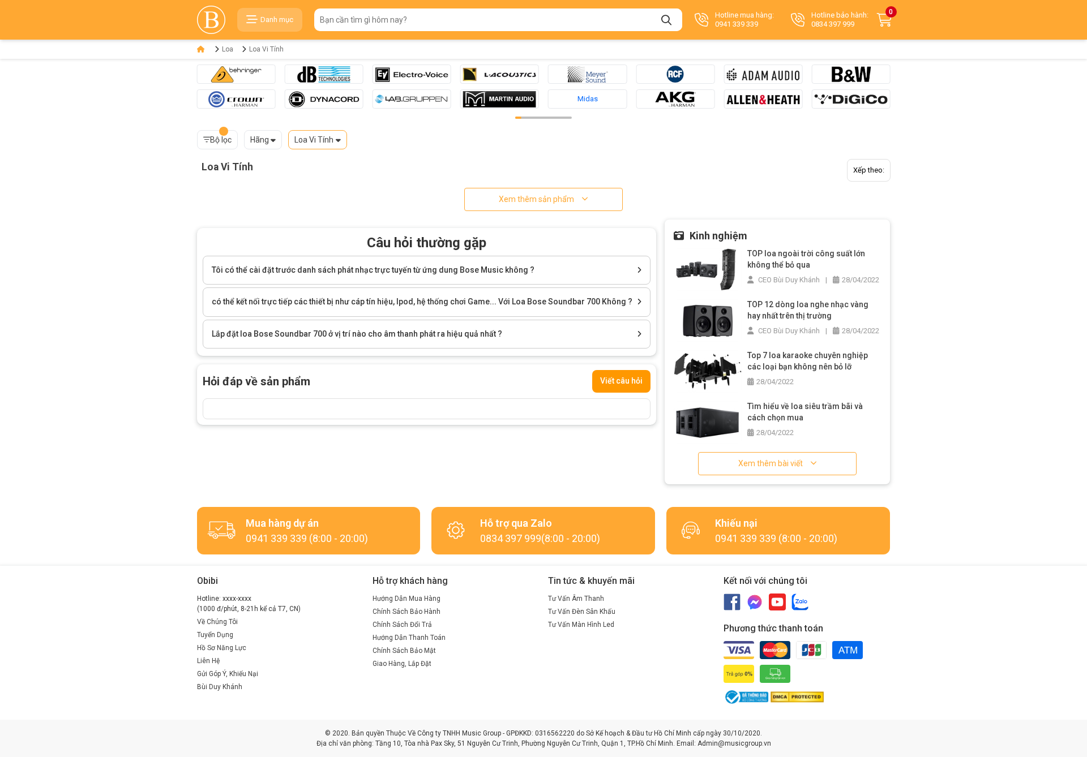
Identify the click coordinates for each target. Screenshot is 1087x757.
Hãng (259, 139)
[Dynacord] (324, 99)
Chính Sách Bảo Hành (406, 612)
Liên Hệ (208, 661)
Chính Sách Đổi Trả (402, 625)
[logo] (211, 20)
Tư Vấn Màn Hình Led (581, 625)
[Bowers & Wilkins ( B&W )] (850, 74)
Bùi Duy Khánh (219, 687)
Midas (587, 98)
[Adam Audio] (763, 74)
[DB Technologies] (324, 74)
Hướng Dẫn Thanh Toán (409, 638)
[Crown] (236, 99)
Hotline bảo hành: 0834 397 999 (839, 19)
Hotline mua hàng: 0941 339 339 (744, 19)
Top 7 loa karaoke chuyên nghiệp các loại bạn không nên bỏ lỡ (807, 361)
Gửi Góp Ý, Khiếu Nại (227, 674)
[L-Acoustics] (499, 74)
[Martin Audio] (499, 99)
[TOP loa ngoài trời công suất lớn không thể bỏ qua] (708, 269)
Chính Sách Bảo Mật (404, 651)
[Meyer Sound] (587, 74)
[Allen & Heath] (763, 99)
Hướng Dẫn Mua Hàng (406, 599)
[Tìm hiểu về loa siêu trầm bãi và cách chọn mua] (708, 422)
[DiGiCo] (850, 99)
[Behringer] (236, 74)
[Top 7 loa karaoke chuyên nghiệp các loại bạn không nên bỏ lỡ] (708, 371)
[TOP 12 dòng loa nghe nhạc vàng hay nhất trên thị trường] (708, 320)
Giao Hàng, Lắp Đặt (402, 664)
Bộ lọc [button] (221, 139)
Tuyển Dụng (215, 635)
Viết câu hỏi (621, 380)
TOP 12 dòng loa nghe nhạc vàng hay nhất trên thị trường (807, 310)
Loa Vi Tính (266, 49)
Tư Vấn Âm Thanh (576, 599)
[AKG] (675, 99)
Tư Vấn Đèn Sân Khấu (581, 612)
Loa (227, 49)
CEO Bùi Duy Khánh (788, 280)
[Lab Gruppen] (412, 99)
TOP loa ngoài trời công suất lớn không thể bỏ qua (806, 259)
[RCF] (675, 74)
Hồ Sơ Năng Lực (221, 648)
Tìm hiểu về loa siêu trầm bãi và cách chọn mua (805, 412)
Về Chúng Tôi (217, 622)
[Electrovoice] (412, 74)
